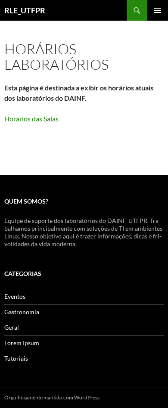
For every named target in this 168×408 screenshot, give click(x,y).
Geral (11, 327)
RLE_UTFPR (24, 10)
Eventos (14, 296)
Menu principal (157, 10)
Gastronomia (21, 311)
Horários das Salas (31, 118)
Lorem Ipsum (21, 342)
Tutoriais (16, 358)
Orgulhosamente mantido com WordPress (52, 397)
